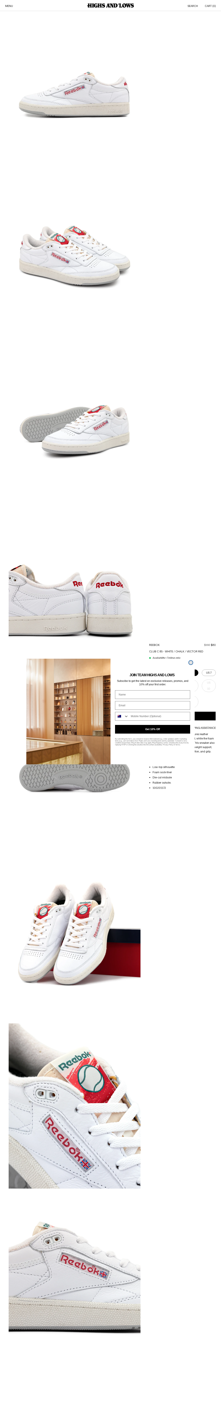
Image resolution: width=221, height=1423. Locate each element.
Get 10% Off (152, 729)
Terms (177, 745)
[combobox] (122, 716)
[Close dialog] (191, 662)
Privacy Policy (168, 745)
